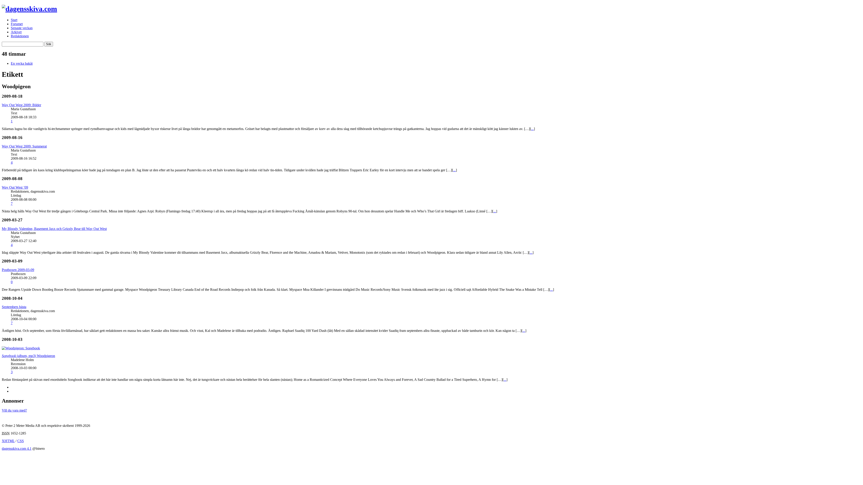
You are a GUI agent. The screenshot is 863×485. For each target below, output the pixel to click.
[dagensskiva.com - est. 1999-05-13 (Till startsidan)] (29, 9)
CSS (20, 441)
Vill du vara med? (14, 410)
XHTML (8, 441)
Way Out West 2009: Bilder (21, 105)
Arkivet (16, 32)
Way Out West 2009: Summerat (24, 146)
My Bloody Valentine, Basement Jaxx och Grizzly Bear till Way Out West (54, 229)
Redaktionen (20, 36)
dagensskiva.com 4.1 (16, 448)
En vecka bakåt (22, 63)
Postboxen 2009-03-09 (18, 270)
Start (14, 20)
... (532, 129)
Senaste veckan (22, 28)
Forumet (17, 24)
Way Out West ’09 (15, 187)
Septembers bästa (14, 307)
